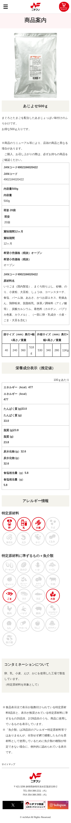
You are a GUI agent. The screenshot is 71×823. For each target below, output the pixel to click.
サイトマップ (8, 764)
